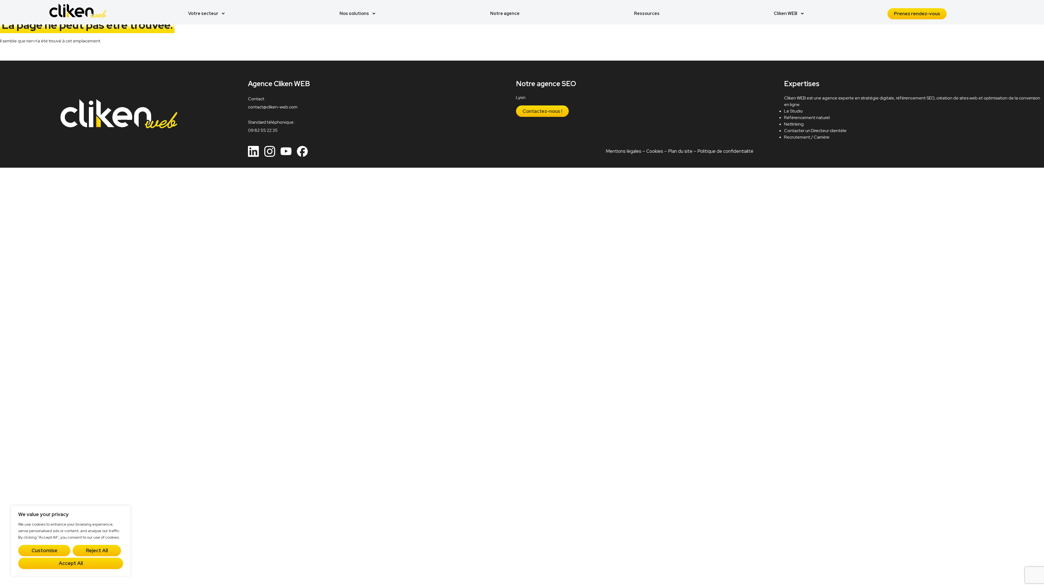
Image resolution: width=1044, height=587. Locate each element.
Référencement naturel (807, 117)
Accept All (71, 563)
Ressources (647, 13)
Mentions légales (623, 151)
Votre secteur (203, 13)
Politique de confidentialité (725, 151)
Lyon (521, 97)
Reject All (97, 550)
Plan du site (680, 151)
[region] (70, 540)
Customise (44, 550)
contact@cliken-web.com (272, 107)
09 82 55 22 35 (263, 130)
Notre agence (505, 13)
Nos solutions (354, 13)
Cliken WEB (785, 13)
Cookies (654, 151)
